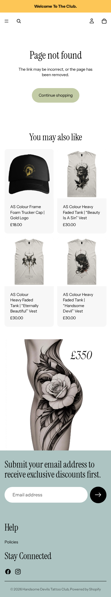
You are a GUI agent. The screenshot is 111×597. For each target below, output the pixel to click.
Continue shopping (56, 95)
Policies (11, 541)
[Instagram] (18, 571)
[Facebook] (8, 571)
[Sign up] (98, 495)
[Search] (19, 21)
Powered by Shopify (85, 589)
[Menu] (6, 21)
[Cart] (104, 21)
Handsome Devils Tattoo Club (45, 589)
